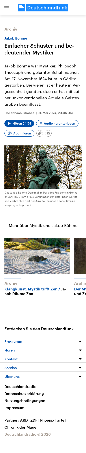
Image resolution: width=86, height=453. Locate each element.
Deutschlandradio (20, 386)
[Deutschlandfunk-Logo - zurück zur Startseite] (43, 7)
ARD (25, 420)
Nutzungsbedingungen (24, 400)
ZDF (34, 420)
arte (61, 420)
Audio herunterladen (59, 123)
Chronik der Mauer (21, 427)
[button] (6, 7)
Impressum (14, 407)
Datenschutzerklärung (24, 393)
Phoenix (48, 420)
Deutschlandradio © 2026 (27, 434)
